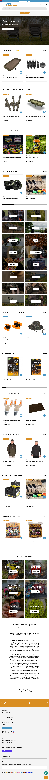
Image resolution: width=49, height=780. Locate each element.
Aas (36, 240)
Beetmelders (36, 215)
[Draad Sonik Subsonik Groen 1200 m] (13, 185)
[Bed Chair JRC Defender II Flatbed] (13, 64)
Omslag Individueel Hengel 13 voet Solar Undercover (11, 117)
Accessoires (13, 215)
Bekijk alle (45, 50)
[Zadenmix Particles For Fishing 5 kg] (13, 530)
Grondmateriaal (13, 264)
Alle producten (35, 301)
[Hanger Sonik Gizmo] (36, 185)
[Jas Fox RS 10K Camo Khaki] (13, 448)
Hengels (36, 228)
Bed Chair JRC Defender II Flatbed (10, 77)
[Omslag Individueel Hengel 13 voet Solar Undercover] (13, 103)
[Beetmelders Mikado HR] (13, 489)
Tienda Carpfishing (7, 776)
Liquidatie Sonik (7, 29)
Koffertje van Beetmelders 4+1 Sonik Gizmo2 (35, 77)
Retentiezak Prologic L (31, 420)
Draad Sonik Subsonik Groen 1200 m (10, 198)
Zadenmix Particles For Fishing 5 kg (10, 542)
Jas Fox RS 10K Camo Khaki (8, 461)
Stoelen (13, 288)
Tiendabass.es (7, 727)
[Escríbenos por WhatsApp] (46, 773)
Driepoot (13, 301)
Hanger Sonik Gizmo (30, 198)
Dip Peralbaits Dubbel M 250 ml (32, 157)
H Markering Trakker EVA (8, 339)
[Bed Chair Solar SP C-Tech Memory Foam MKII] (36, 103)
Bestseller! (13, 571)
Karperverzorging (36, 252)
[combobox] (24, 8)
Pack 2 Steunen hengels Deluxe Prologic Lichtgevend (11, 421)
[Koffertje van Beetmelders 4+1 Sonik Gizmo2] (36, 64)
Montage (13, 276)
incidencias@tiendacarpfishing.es (12, 717)
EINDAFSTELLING (24, 12)
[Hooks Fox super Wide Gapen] (36, 366)
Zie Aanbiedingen (24, 693)
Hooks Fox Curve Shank (8, 379)
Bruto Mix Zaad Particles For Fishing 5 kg (34, 542)
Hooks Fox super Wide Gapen (32, 379)
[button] (46, 4)
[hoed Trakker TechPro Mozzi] (36, 326)
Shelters (36, 276)
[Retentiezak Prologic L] (36, 407)
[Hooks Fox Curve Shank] (13, 366)
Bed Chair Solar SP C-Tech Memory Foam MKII (35, 116)
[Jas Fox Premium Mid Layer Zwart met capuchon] (36, 448)
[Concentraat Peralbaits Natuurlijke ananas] (13, 144)
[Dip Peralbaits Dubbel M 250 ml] (36, 144)
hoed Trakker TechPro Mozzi (32, 339)
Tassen (35, 264)
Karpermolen (13, 240)
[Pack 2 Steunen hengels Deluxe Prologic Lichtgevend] (13, 407)
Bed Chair (13, 228)
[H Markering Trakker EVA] (13, 326)
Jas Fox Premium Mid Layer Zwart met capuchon (34, 462)
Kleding (36, 288)
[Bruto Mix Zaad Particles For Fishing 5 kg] (36, 530)
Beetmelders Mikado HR (8, 502)
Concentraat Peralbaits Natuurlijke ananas (12, 157)
